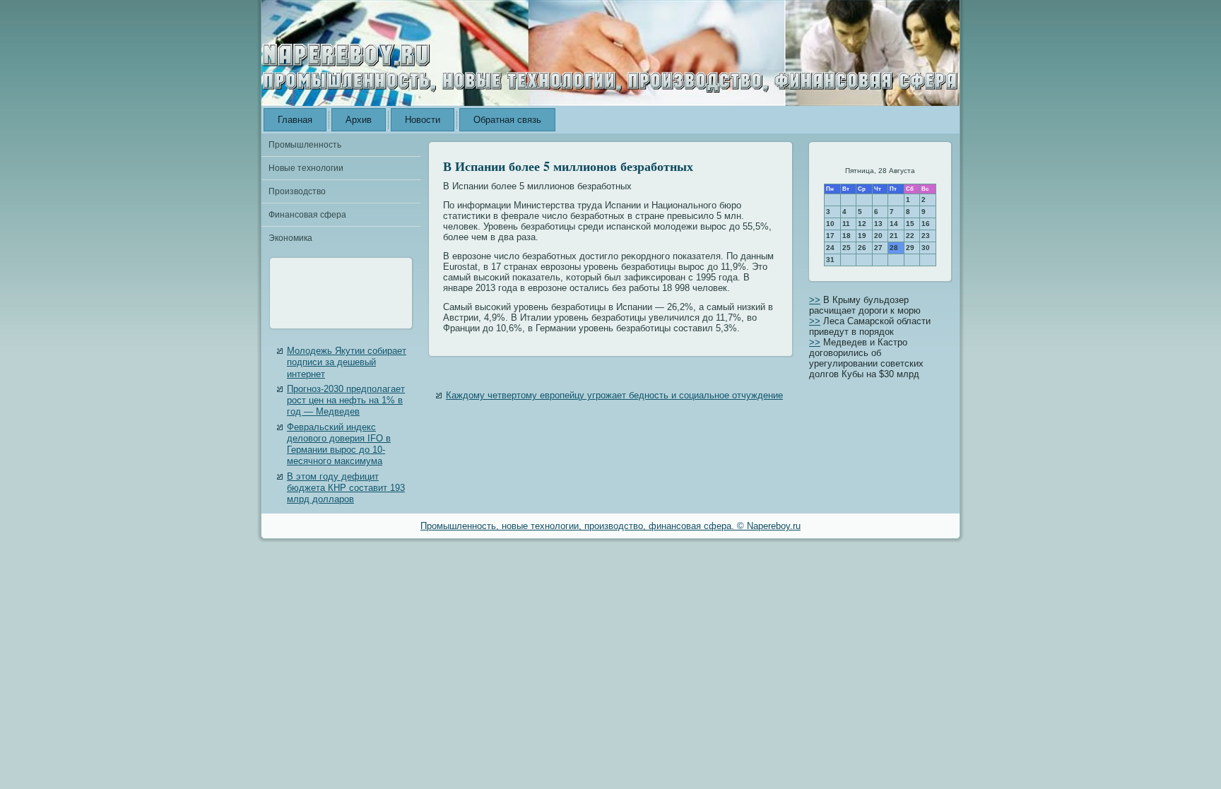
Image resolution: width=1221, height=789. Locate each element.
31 (830, 259)
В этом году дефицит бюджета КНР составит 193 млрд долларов (346, 488)
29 (910, 247)
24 (830, 247)
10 (830, 223)
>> (814, 300)
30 (925, 247)
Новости (422, 119)
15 (910, 223)
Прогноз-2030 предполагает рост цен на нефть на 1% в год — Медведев (346, 400)
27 (878, 247)
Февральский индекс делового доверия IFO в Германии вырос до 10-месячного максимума (339, 444)
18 (846, 235)
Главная (295, 119)
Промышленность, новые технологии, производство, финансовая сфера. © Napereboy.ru (610, 526)
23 (925, 235)
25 (846, 247)
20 (878, 235)
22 (910, 235)
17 (830, 235)
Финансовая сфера (307, 215)
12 (862, 223)
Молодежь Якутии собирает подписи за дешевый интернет (346, 362)
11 (846, 223)
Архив (359, 119)
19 (862, 235)
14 (894, 223)
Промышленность (305, 145)
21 (894, 235)
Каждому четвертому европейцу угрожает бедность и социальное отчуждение (614, 395)
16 (925, 223)
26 (862, 247)
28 (894, 247)
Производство (297, 191)
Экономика (290, 238)
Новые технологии (306, 168)
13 (878, 223)
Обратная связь (507, 119)
